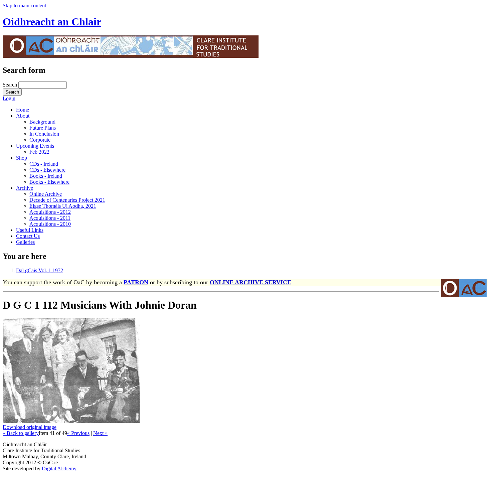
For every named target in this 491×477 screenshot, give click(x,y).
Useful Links (29, 230)
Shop (21, 158)
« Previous (78, 433)
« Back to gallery (21, 433)
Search (10, 85)
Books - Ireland (45, 176)
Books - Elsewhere (49, 182)
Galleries (25, 242)
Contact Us (28, 236)
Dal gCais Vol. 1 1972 (39, 270)
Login (9, 98)
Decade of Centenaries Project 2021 (67, 200)
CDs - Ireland (43, 164)
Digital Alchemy (59, 468)
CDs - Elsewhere (47, 170)
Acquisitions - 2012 (50, 212)
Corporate (39, 140)
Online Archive (45, 194)
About (22, 116)
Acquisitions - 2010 (50, 224)
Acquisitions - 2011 (49, 218)
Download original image (29, 427)
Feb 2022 (39, 152)
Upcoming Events (35, 146)
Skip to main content (24, 5)
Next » (100, 433)
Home (22, 110)
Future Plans (42, 128)
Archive (24, 188)
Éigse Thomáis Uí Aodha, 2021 (62, 206)
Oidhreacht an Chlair (52, 22)
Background (42, 122)
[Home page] (131, 56)
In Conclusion (44, 134)
